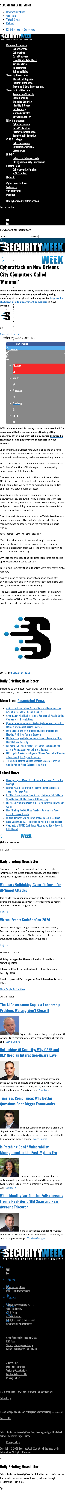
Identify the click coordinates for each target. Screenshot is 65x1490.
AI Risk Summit (13, 1316)
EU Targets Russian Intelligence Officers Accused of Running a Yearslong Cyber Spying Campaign (35, 755)
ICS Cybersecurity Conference (20, 29)
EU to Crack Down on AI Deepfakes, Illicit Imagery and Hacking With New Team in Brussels (32, 732)
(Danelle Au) (11, 1187)
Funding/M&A (13, 166)
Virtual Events (13, 19)
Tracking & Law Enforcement (28, 86)
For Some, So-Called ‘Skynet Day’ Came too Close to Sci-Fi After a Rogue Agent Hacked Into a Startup (34, 747)
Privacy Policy (13, 1378)
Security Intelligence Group (19, 1345)
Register (4, 912)
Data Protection (21, 128)
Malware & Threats (16, 45)
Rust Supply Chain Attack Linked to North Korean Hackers (34, 822)
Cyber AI (10, 177)
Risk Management (16, 120)
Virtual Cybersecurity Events (20, 1305)
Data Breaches (20, 56)
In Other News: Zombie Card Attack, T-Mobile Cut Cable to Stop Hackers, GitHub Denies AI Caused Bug (34, 797)
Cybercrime (19, 53)
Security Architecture (18, 90)
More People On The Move (12, 989)
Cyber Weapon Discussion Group (21, 1337)
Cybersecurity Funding (25, 169)
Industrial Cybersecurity (26, 158)
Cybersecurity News (15, 12)
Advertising (12, 1363)
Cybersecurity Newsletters (19, 1324)
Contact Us (5, 1418)
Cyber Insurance (21, 124)
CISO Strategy (14, 139)
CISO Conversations (23, 147)
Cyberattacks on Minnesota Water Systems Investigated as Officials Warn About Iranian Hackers (35, 725)
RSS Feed (10, 1341)
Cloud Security (20, 98)
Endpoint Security (22, 102)
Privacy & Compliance (24, 132)
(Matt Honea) (40, 1139)
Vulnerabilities (20, 71)
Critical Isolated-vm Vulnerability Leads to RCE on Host (33, 818)
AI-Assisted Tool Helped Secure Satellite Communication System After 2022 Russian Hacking (33, 710)
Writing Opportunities (17, 1370)
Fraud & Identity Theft (25, 60)
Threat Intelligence (23, 79)
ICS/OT (10, 154)
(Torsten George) (36, 1238)
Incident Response (22, 83)
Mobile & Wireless (22, 113)
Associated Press (9, 334)
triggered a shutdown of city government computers (31, 300)
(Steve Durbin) (12, 1042)
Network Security (22, 117)
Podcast (10, 23)
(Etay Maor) (44, 1090)
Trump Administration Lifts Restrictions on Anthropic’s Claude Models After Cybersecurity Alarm (33, 763)
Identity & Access (22, 105)
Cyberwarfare (20, 49)
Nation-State (20, 64)
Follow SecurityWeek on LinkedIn (21, 1349)
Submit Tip (5, 1398)
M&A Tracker (20, 173)
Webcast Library (14, 1309)
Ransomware (19, 68)
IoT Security (19, 109)
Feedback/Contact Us (16, 1374)
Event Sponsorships (15, 1367)
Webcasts (11, 16)
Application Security (23, 94)
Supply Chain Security (24, 135)
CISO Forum (19, 151)
